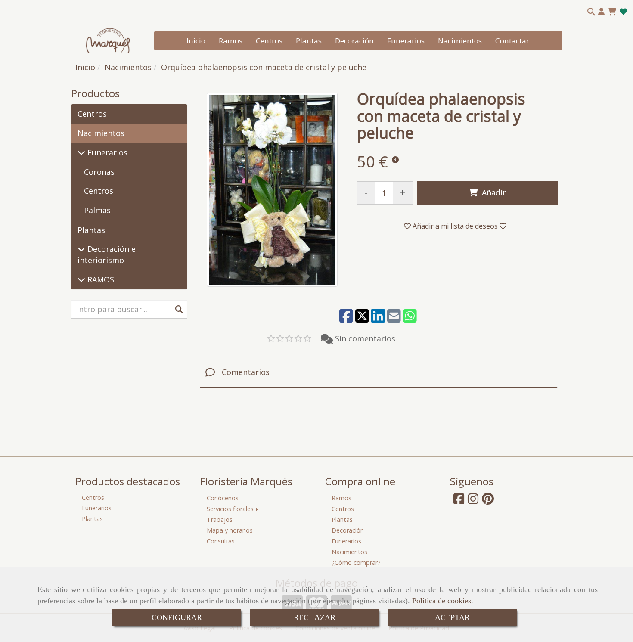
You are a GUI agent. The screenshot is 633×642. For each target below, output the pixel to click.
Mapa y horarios (230, 530)
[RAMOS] (81, 279)
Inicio (195, 41)
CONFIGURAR (177, 617)
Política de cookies (441, 600)
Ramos (230, 41)
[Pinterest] (488, 501)
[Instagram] (473, 501)
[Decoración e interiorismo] (81, 249)
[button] (601, 12)
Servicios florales (231, 509)
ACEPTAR (452, 617)
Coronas (99, 172)
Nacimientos (460, 41)
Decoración (354, 41)
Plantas (309, 41)
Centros (269, 41)
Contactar (512, 41)
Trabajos (220, 519)
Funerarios (406, 41)
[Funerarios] (81, 152)
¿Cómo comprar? (356, 562)
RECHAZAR (314, 617)
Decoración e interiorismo (107, 254)
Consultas (221, 541)
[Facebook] (458, 501)
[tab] (378, 372)
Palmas (97, 210)
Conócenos (223, 498)
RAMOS (99, 279)
